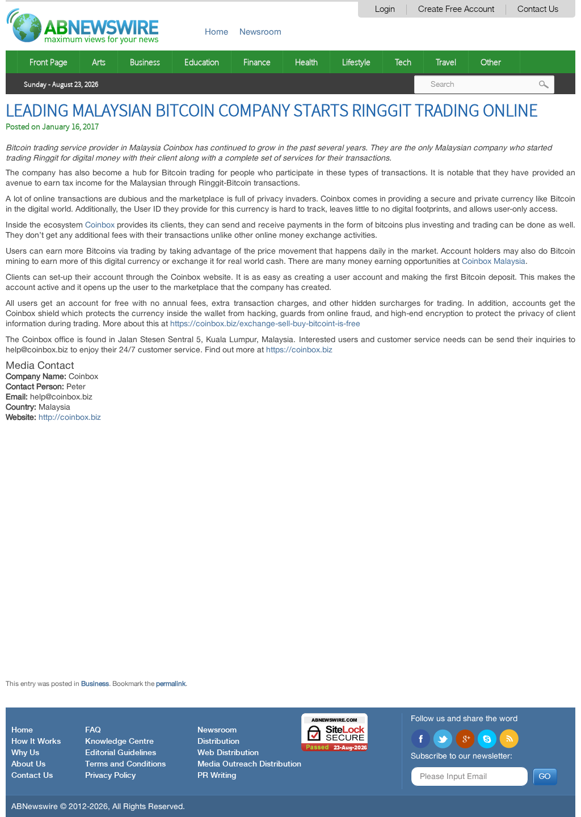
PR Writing (216, 776)
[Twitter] (442, 740)
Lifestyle (356, 62)
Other (491, 62)
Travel (446, 62)
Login (385, 9)
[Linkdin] (464, 740)
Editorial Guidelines (120, 753)
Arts (99, 62)
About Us (28, 764)
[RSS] (509, 740)
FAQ (93, 730)
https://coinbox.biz (299, 349)
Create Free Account (456, 9)
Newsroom (260, 31)
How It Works (36, 742)
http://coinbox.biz (70, 417)
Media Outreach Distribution (249, 764)
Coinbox (100, 224)
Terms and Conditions (125, 764)
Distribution (218, 742)
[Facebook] (420, 740)
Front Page (49, 62)
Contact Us (537, 9)
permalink (171, 684)
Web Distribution (228, 753)
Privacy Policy (110, 776)
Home (216, 31)
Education (201, 62)
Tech (403, 62)
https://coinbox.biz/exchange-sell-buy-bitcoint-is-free (265, 323)
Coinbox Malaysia (493, 261)
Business (145, 62)
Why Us (25, 753)
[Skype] (486, 740)
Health (306, 62)
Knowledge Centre (119, 742)
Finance (257, 62)
